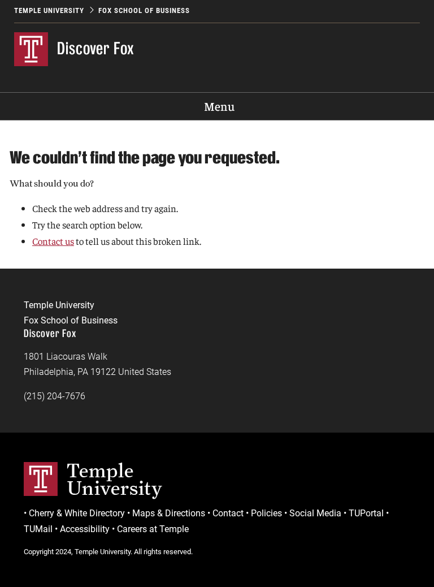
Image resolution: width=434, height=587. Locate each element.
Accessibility (85, 529)
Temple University (49, 10)
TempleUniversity (115, 479)
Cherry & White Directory (77, 513)
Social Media (315, 513)
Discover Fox (95, 48)
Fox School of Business (144, 10)
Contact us (53, 241)
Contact (228, 513)
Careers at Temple (153, 529)
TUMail (38, 529)
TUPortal (366, 513)
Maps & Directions (168, 513)
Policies (266, 513)
